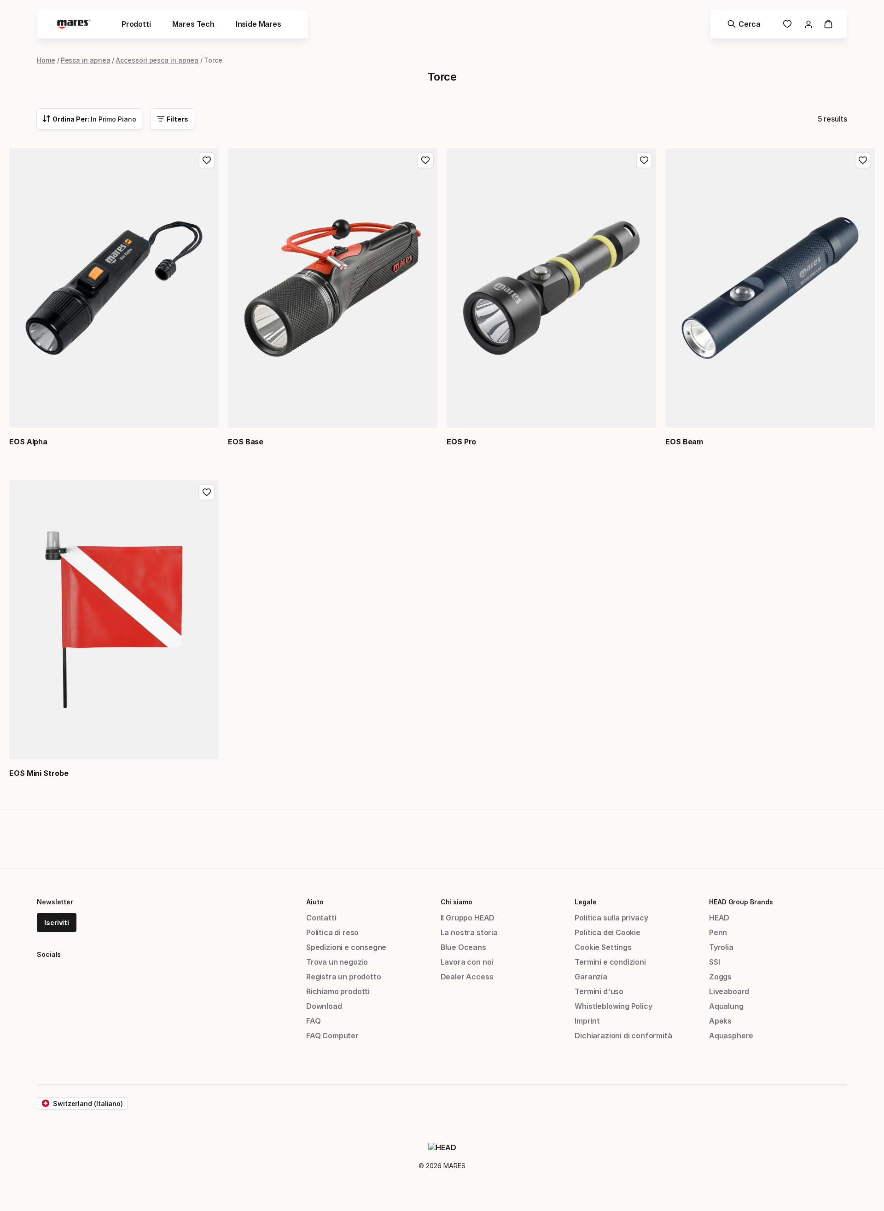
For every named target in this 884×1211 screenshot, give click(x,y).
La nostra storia (469, 932)
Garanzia (591, 976)
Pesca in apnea (85, 60)
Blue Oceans (463, 947)
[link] (787, 24)
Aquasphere (731, 1035)
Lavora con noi (467, 961)
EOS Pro (461, 441)
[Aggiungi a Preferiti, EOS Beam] (863, 160)
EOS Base (245, 441)
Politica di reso (332, 932)
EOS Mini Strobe (39, 773)
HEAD (719, 917)
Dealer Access (467, 976)
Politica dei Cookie (607, 932)
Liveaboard (729, 991)
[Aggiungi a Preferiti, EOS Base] (425, 160)
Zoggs (720, 976)
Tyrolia (721, 947)
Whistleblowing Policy (613, 1006)
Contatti (321, 917)
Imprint (587, 1020)
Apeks (720, 1020)
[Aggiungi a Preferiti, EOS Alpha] (206, 160)
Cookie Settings (603, 947)
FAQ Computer (332, 1035)
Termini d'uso (599, 991)
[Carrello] (828, 24)
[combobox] (89, 119)
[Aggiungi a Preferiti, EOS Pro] (644, 160)
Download (324, 1006)
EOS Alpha (28, 441)
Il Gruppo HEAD (468, 917)
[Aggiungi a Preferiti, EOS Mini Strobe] (206, 492)
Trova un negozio (337, 961)
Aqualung (726, 1006)
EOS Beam (684, 441)
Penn (718, 932)
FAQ (313, 1020)
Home (46, 60)
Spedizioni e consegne (346, 947)
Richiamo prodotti (338, 991)
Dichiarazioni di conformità (623, 1035)
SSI (714, 961)
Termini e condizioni (610, 961)
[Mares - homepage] (74, 24)
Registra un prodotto (343, 976)
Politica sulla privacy (611, 917)
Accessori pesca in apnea (157, 60)
